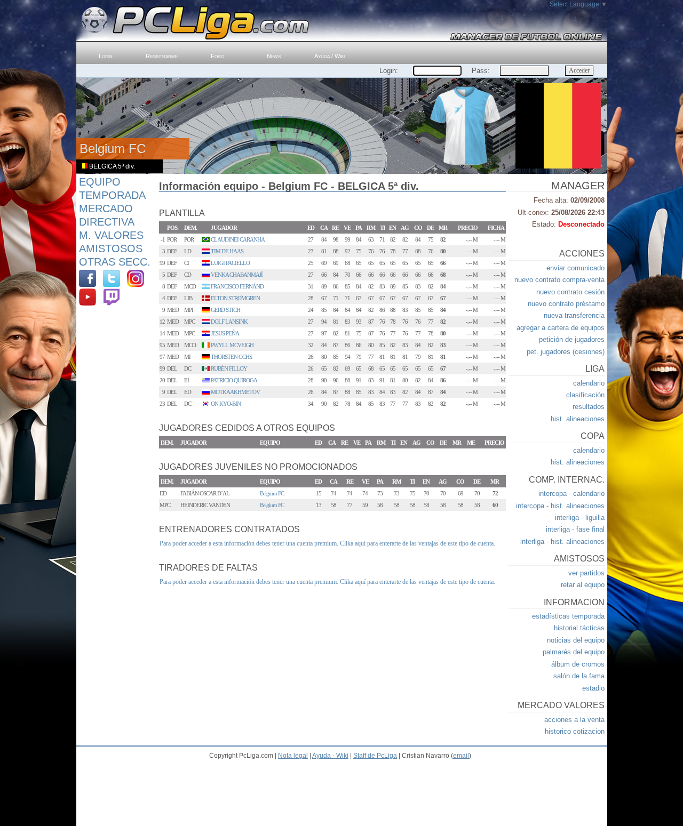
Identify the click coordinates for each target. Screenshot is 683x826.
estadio (593, 688)
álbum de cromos (578, 664)
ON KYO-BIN (226, 403)
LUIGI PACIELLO (230, 263)
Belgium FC (272, 493)
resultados (589, 407)
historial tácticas (579, 628)
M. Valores (111, 235)
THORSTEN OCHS (231, 357)
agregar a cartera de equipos (561, 328)
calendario (589, 383)
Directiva (106, 222)
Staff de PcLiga (375, 755)
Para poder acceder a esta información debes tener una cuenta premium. (249, 543)
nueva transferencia (574, 315)
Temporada (112, 195)
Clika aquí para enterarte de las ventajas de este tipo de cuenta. (417, 543)
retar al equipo (583, 585)
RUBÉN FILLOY (229, 368)
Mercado (106, 208)
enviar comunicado (575, 268)
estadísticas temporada (568, 616)
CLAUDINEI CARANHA (238, 239)
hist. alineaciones (578, 419)
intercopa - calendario (571, 494)
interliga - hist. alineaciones (562, 542)
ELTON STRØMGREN (235, 298)
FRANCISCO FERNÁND (237, 286)
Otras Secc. (114, 262)
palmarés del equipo (574, 652)
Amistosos (110, 248)
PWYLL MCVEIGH (232, 345)
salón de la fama (579, 676)
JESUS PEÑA (225, 333)
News (274, 56)
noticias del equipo (576, 640)
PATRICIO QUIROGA (234, 380)
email (461, 755)
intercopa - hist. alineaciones (560, 506)
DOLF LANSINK (229, 321)
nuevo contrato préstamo (566, 304)
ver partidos (586, 573)
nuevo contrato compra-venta (559, 280)
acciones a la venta (574, 720)
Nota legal (293, 755)
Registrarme (162, 56)
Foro (217, 56)
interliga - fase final (575, 529)
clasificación (585, 395)
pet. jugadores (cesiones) (566, 352)
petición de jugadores (572, 339)
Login (106, 56)
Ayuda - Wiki (330, 755)
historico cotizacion (575, 731)
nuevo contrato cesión (570, 292)
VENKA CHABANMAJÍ (237, 274)
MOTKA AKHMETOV (235, 392)
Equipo (100, 182)
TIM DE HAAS (227, 251)
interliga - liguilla (580, 518)
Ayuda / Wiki (329, 56)
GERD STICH (225, 310)
